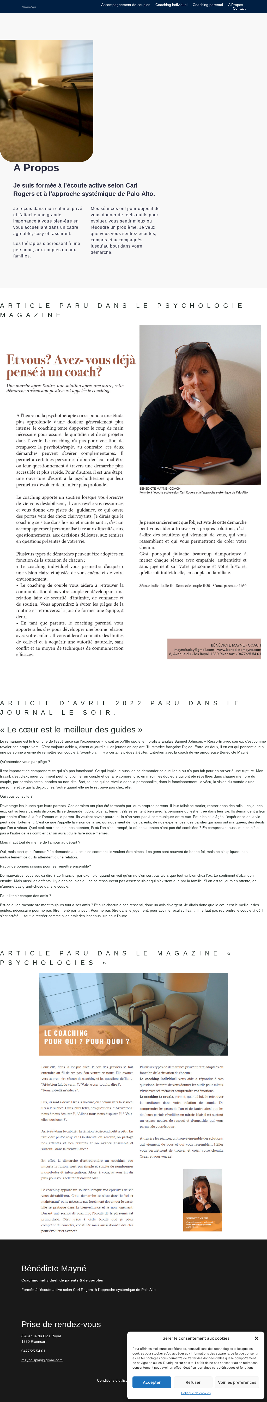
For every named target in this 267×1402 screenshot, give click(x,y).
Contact (239, 8)
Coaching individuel (171, 5)
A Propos (235, 5)
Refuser (193, 1382)
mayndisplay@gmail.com (42, 1360)
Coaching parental (208, 5)
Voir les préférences (237, 1382)
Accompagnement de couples (125, 5)
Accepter (152, 1382)
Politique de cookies (196, 1393)
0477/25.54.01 (33, 1351)
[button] (256, 1338)
